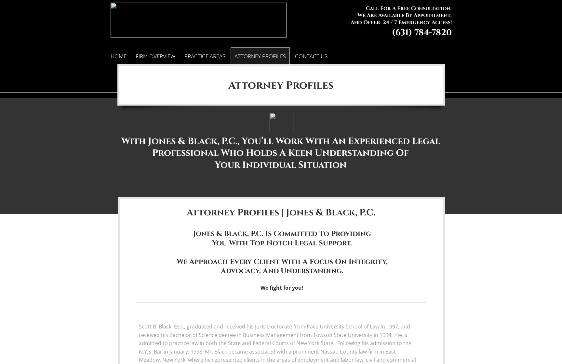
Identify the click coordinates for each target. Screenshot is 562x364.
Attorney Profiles (260, 56)
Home (119, 56)
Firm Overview (155, 56)
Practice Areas (204, 56)
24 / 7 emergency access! (417, 22)
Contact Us (311, 56)
